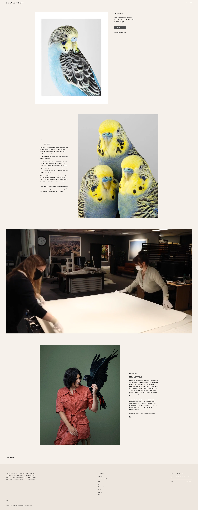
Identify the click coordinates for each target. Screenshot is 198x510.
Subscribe (188, 481)
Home (7, 457)
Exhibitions (101, 473)
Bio (130, 416)
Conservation (101, 486)
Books (99, 481)
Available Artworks (103, 478)
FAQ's (99, 495)
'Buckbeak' (12, 457)
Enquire (120, 27)
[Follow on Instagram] (7, 500)
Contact (100, 492)
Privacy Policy (21, 505)
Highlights (100, 476)
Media (99, 489)
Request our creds (28, 505)
